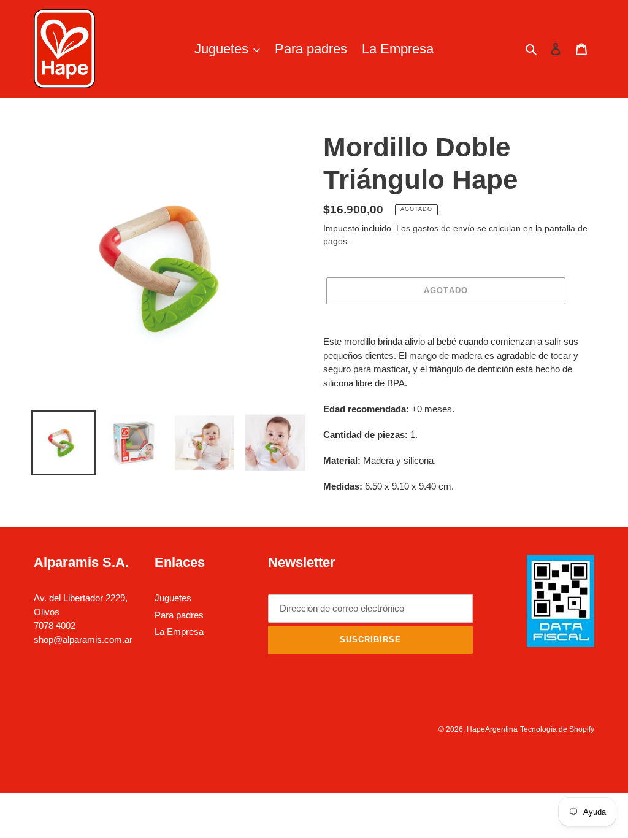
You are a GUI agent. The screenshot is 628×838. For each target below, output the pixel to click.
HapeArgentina (492, 729)
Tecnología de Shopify (557, 729)
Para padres (179, 615)
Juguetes (173, 598)
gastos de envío (444, 228)
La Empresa (179, 631)
